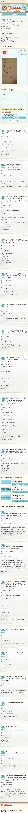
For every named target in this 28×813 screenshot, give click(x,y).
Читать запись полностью (20, 484)
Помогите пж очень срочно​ (14, 702)
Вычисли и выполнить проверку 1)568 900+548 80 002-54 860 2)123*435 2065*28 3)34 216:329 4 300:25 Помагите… (16, 584)
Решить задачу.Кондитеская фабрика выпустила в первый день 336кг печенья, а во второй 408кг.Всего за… (16, 514)
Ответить (23, 54)
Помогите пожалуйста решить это (16, 752)
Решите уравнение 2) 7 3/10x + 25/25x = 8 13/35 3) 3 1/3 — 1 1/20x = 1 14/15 (16, 275)
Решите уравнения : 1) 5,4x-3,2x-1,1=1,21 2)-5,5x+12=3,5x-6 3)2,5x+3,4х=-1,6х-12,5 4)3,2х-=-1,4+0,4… (15, 401)
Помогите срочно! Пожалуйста (15, 653)
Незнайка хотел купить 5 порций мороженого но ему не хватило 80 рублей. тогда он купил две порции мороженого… (16, 778)
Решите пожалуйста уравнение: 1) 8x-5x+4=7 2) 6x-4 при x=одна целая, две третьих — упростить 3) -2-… (16, 199)
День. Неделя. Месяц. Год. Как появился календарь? (19, 488)
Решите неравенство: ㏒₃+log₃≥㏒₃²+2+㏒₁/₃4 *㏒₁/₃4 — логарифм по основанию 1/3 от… (16, 166)
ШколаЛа (4, 2)
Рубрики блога (14, 14)
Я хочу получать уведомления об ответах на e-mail (10, 115)
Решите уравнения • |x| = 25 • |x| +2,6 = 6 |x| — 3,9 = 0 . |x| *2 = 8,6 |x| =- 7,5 (16, 359)
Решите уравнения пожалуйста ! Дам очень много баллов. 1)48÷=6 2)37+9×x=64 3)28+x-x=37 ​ (16, 451)
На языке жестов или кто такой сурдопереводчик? (19, 480)
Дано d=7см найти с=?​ (13, 726)
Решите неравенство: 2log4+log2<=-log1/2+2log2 (16, 331)
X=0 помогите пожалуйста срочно (15, 630)
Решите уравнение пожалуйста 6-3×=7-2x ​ (16, 305)
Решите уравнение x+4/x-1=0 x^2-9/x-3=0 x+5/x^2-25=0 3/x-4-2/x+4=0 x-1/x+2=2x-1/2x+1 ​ (16, 241)
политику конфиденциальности (15, 121)
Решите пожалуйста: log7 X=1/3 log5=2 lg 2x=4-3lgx (16, 131)
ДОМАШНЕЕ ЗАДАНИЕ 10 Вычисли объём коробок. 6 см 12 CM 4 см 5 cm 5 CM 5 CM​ (16, 678)
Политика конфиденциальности (8, 810)
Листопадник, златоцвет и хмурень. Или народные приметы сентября (18, 497)
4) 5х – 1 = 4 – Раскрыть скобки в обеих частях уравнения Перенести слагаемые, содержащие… (16, 547)
